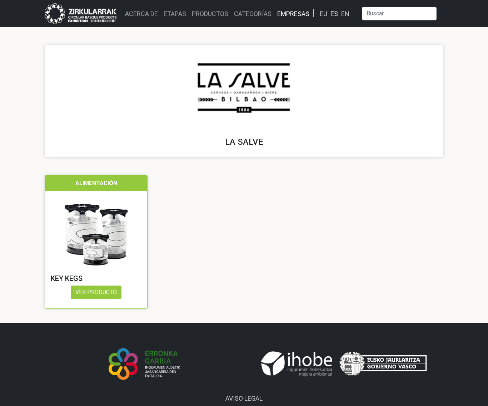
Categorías (253, 14)
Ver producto (96, 292)
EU (323, 14)
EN (345, 14)
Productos (210, 14)
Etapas (175, 14)
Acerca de (141, 14)
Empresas (293, 14)
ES (334, 14)
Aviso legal (244, 398)
